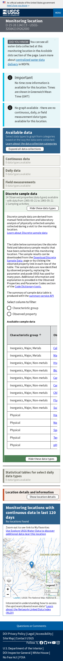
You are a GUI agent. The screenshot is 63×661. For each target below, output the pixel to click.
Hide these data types (43, 208)
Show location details (43, 496)
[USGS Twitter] (37, 644)
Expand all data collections (25, 149)
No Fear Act (10, 657)
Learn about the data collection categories (31, 143)
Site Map (8, 638)
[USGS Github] (45, 644)
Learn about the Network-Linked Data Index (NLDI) (29, 609)
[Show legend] (56, 585)
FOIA (22, 657)
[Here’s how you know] (31, 4)
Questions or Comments (31, 626)
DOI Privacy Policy (14, 634)
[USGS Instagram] (58, 644)
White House (41, 653)
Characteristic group (25, 308)
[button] (31, 564)
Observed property (25, 314)
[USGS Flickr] (50, 644)
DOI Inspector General (17, 653)
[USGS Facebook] (41, 644)
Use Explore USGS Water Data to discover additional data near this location (30, 532)
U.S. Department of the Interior (22, 648)
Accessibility (44, 634)
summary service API (41, 295)
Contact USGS (25, 638)
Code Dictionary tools (28, 286)
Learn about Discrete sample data (27, 232)
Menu (58, 12)
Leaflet (16, 597)
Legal (30, 634)
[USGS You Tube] (54, 644)
